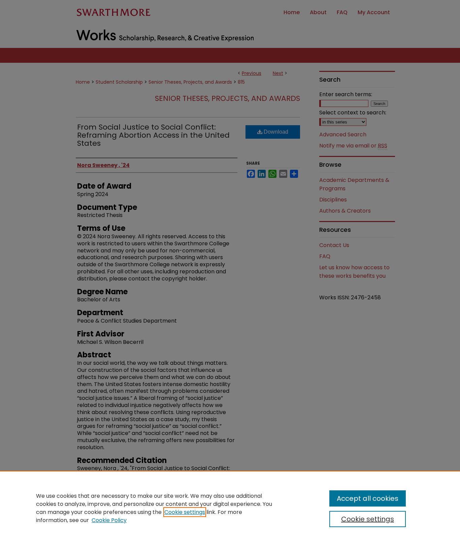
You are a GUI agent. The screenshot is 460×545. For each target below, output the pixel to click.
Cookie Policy (109, 520)
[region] (230, 508)
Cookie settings (184, 512)
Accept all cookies (367, 498)
